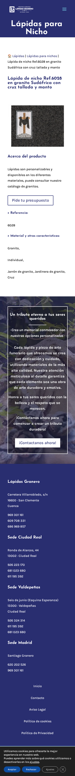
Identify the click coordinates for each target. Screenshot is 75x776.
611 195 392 (15, 576)
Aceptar (12, 769)
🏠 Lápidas (16, 56)
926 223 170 (16, 565)
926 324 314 (16, 620)
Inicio (37, 686)
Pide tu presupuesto (30, 200)
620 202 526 (17, 664)
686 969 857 (17, 526)
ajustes (34, 762)
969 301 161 (15, 515)
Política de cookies (37, 721)
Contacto (37, 698)
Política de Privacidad (37, 733)
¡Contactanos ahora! (37, 442)
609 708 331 (16, 521)
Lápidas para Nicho (36, 28)
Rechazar (31, 769)
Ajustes (50, 769)
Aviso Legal (37, 709)
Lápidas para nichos (42, 56)
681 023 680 (17, 570)
